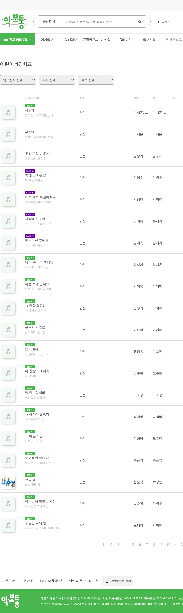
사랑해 (30, 109)
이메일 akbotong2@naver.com (144, 604)
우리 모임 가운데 (37, 153)
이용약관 (8, 580)
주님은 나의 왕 (35, 522)
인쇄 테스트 (174, 39)
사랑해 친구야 (35, 218)
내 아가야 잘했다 (37, 414)
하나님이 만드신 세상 (40, 501)
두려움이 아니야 (36, 457)
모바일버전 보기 (120, 580)
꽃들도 (166, 21)
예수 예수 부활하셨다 (40, 196)
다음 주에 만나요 (37, 283)
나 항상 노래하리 (37, 370)
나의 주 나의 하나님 (39, 262)
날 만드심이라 (35, 392)
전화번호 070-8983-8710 (160, 598)
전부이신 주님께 (36, 240)
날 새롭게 (32, 348)
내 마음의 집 (34, 435)
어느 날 (30, 479)
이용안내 (26, 580)
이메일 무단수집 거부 (84, 580)
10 (168, 544)
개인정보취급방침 (51, 580)
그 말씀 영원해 (35, 305)
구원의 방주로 (35, 327)
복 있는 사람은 (35, 175)
